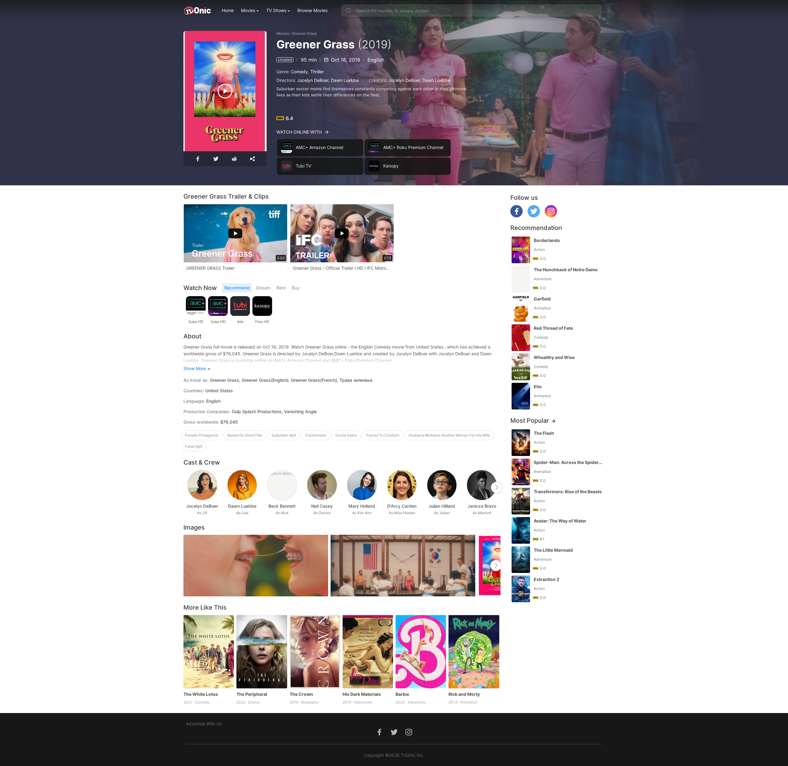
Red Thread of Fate (553, 328)
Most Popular (529, 420)
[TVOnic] (197, 10)
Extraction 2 (546, 579)
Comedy (299, 71)
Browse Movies (312, 10)
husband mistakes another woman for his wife (449, 435)
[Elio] (521, 396)
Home (228, 10)
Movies (248, 10)
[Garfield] (521, 308)
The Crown (301, 694)
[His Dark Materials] (368, 651)
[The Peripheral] (261, 651)
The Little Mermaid (553, 550)
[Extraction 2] (521, 588)
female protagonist (201, 435)
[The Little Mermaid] (521, 559)
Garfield (542, 298)
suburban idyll (283, 435)
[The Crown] (315, 651)
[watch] (225, 91)
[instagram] (551, 215)
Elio (538, 386)
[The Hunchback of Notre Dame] (521, 279)
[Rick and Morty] (473, 651)
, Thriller (316, 71)
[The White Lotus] (208, 651)
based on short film (244, 435)
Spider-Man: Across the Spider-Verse (568, 462)
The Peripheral (251, 694)
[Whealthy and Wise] (521, 366)
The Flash (544, 433)
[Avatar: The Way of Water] (521, 530)
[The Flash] (521, 442)
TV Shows (276, 10)
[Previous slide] (187, 487)
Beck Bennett (282, 506)
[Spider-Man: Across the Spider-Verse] (521, 471)
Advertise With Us (204, 723)
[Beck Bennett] (282, 485)
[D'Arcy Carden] (402, 485)
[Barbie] (421, 651)
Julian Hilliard (441, 506)
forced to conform (382, 435)
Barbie (402, 694)
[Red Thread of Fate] (521, 337)
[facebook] (516, 215)
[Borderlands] (521, 249)
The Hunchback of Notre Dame (565, 269)
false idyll (193, 446)
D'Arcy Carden (401, 506)
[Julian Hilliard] (442, 485)
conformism (315, 435)
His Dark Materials (362, 694)
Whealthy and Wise (554, 357)
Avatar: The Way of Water (560, 520)
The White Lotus (200, 694)
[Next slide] (496, 487)
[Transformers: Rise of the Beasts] (521, 501)
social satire (346, 435)
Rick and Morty (464, 694)
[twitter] (534, 215)
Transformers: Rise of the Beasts (568, 491)
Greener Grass (304, 33)
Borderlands (547, 240)
